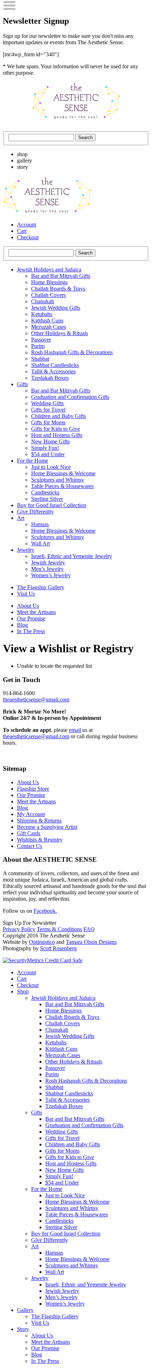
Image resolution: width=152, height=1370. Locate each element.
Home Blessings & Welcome (63, 473)
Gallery (25, 1310)
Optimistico (42, 942)
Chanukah (42, 301)
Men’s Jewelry (47, 569)
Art (20, 518)
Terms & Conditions (59, 929)
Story (23, 1329)
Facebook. (45, 911)
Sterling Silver (47, 499)
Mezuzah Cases (48, 327)
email (75, 730)
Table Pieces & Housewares (62, 486)
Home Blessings (49, 282)
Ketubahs (41, 314)
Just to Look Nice (51, 467)
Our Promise (31, 618)
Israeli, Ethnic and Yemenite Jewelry (71, 556)
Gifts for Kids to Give (55, 429)
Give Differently (35, 512)
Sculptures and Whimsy (57, 480)
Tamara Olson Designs (91, 942)
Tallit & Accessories (53, 371)
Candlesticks (45, 492)
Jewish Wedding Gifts (55, 308)
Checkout (28, 237)
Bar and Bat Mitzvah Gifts (60, 276)
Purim (38, 346)
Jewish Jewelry (48, 563)
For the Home (32, 461)
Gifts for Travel (48, 410)
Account (26, 225)
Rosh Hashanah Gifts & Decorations (72, 352)
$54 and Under (48, 454)
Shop (23, 991)
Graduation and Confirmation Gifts (70, 397)
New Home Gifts (50, 441)
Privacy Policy (19, 929)
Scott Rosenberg (58, 948)
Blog (22, 625)
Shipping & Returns (39, 821)
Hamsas (40, 524)
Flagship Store (33, 789)
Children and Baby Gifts (58, 416)
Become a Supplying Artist (47, 827)
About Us (28, 606)
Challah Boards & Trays (58, 289)
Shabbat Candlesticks (55, 365)
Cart (22, 231)
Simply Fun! (45, 448)
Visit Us (26, 594)
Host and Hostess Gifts (56, 435)
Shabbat (40, 359)
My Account (31, 814)
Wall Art (40, 543)
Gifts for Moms (48, 422)
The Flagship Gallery (40, 587)
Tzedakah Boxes (50, 378)
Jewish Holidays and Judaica (49, 269)
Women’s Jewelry (51, 575)
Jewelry (25, 550)
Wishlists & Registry (40, 840)
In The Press (31, 631)
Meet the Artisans (36, 612)
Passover (41, 340)
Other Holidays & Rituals (59, 333)
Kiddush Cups (47, 320)
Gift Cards (28, 833)
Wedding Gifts (47, 403)
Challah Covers (48, 295)
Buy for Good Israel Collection (51, 505)
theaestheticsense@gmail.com (36, 700)
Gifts (22, 384)
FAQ (89, 929)
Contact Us (29, 846)
